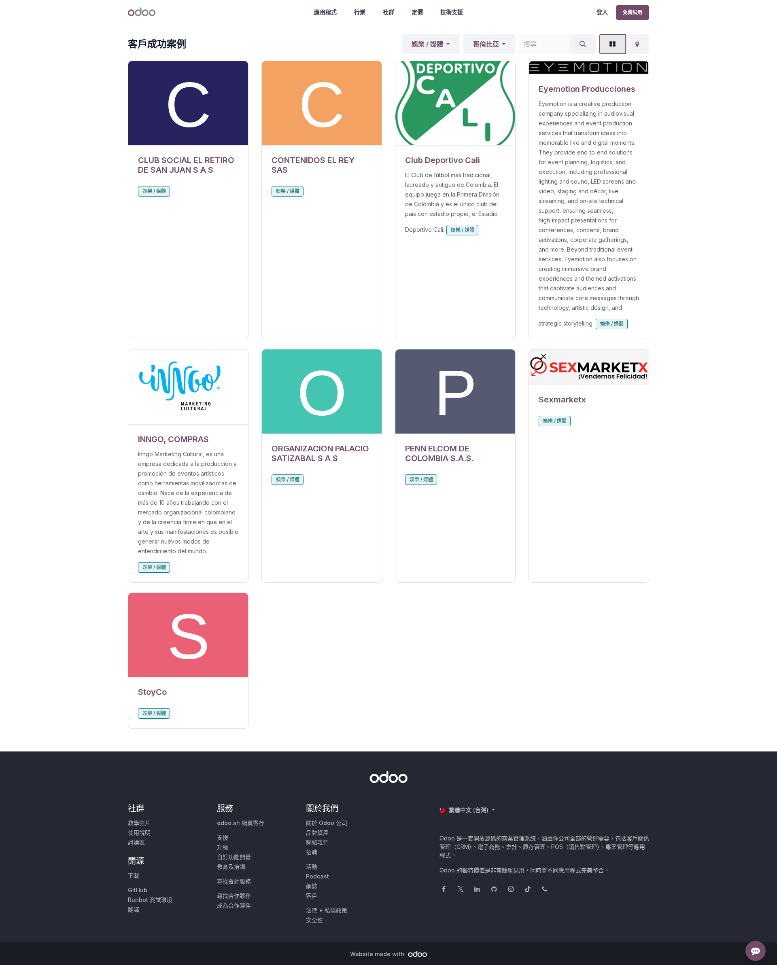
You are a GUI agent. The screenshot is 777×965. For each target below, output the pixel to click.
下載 (133, 875)
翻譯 (133, 909)
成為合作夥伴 (234, 905)
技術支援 (451, 11)
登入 (602, 11)
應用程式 (325, 11)
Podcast (317, 876)
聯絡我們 (317, 842)
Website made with (378, 953)
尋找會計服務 (234, 881)
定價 (417, 11)
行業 (359, 11)
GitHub (137, 890)
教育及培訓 (231, 866)
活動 (311, 866)
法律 (311, 910)
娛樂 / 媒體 (427, 44)
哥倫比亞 (486, 44)
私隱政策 (336, 910)
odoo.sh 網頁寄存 (240, 822)
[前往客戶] (188, 103)
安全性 (314, 919)
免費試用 (632, 12)
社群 (388, 11)
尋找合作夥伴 (234, 895)
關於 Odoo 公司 (326, 822)
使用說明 (139, 832)
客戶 (311, 895)
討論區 (136, 842)
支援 (222, 837)
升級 (222, 847)
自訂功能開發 (234, 856)
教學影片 (139, 822)
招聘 (311, 852)
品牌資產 (317, 832)
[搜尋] (582, 44)
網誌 (311, 885)
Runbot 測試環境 (150, 899)
